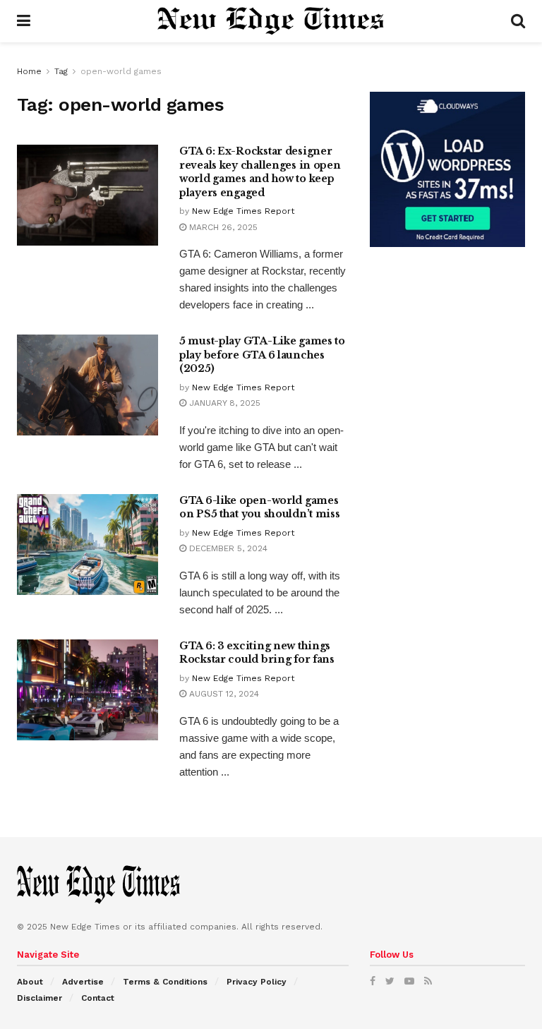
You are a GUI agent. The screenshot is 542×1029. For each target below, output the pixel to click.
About (30, 982)
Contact (97, 998)
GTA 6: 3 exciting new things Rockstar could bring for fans (257, 652)
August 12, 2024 (222, 694)
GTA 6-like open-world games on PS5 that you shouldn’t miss (259, 507)
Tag (61, 71)
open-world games (121, 71)
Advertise (83, 982)
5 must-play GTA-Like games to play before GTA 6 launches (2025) (262, 355)
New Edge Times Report (243, 211)
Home (29, 71)
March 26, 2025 (222, 227)
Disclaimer (39, 998)
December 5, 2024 (226, 548)
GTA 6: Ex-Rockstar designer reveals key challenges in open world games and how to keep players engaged (260, 172)
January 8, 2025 (223, 403)
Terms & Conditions (165, 982)
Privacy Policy (257, 982)
